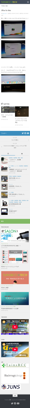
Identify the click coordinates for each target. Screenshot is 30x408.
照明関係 (24, 200)
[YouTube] (28, 133)
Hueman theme (22, 399)
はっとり (5, 13)
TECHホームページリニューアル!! (10, 266)
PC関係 (3, 6)
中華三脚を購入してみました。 (17, 194)
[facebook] (25, 133)
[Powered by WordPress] (10, 399)
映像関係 (15, 157)
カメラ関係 (11, 166)
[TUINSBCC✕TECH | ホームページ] (12, 2)
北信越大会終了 (13, 211)
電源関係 (16, 202)
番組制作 (19, 176)
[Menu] (28, 2)
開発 (10, 167)
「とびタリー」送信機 (15, 159)
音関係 (20, 202)
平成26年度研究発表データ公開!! (9, 308)
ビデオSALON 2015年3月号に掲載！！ (11, 245)
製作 (22, 157)
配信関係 (11, 202)
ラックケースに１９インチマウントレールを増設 (21, 120)
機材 (7, 6)
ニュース (16, 166)
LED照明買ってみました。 (15, 186)
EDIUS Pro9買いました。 (15, 178)
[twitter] (23, 133)
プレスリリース (4, 243)
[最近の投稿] (8, 153)
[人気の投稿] (22, 153)
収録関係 (11, 157)
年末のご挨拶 (4, 287)
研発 (14, 306)
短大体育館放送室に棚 (15, 204)
